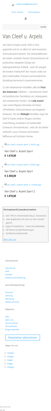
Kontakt (8, 274)
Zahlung (9, 295)
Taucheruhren (11, 323)
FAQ (7, 316)
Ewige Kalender (12, 329)
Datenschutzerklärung (15, 277)
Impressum (10, 268)
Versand (9, 292)
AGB (7, 271)
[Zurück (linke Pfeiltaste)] (1, 410)
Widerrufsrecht (12, 302)
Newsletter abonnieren (22, 337)
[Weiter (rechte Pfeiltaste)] (4, 410)
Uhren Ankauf (17, 12)
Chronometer (11, 326)
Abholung (9, 299)
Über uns (9, 320)
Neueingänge (34, 12)
